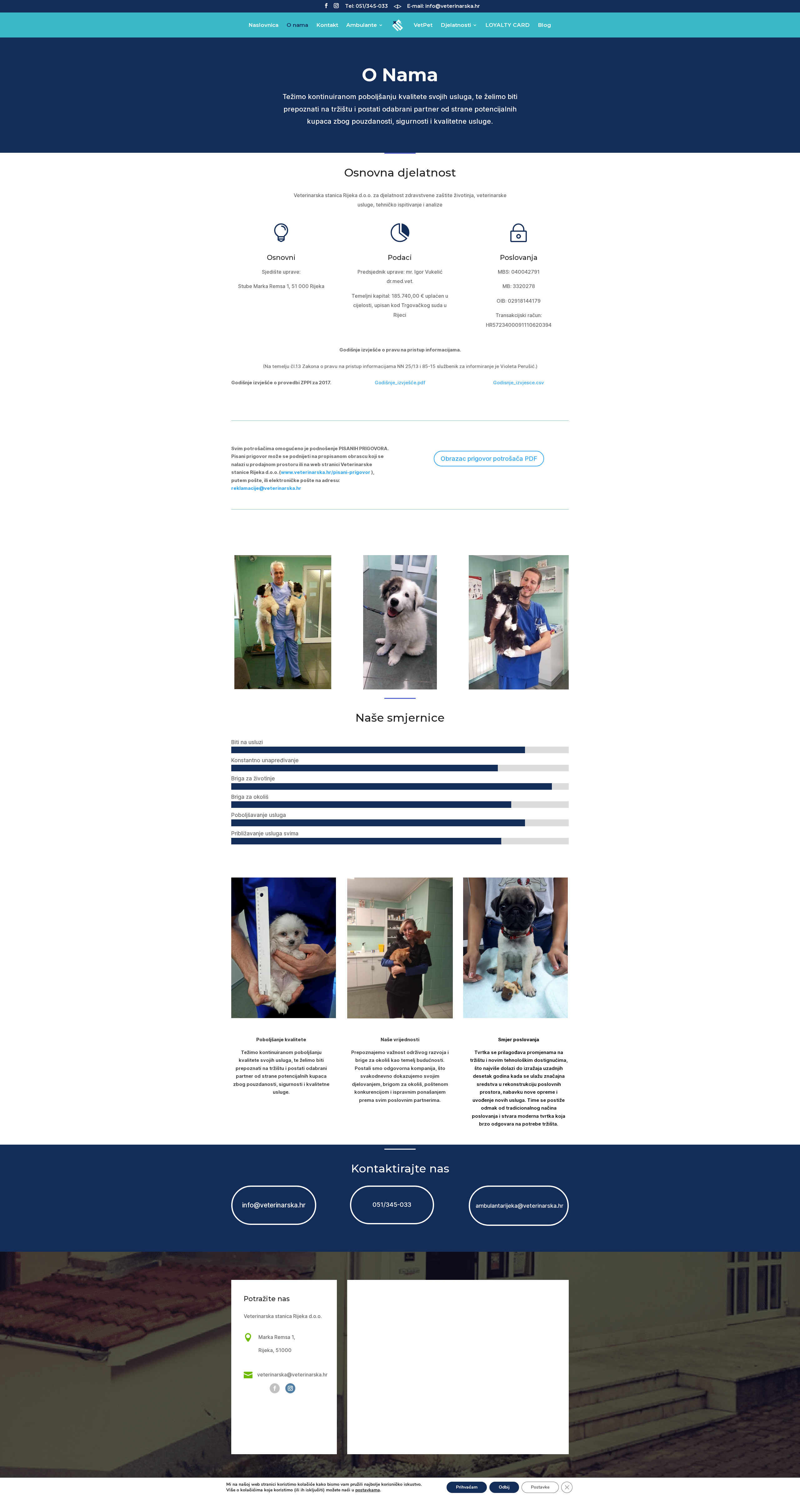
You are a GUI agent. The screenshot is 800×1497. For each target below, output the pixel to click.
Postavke (540, 1487)
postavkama (367, 1490)
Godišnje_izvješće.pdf (400, 382)
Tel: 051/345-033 (366, 6)
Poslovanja (519, 257)
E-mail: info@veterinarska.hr (443, 6)
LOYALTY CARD (507, 25)
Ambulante (361, 25)
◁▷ (397, 6)
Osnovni (281, 257)
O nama (297, 25)
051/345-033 (391, 1204)
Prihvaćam (467, 1487)
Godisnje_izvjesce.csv (518, 382)
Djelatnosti (456, 25)
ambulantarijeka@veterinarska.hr (518, 1205)
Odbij (504, 1487)
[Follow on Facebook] (275, 1388)
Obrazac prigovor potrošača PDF (489, 458)
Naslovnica (263, 25)
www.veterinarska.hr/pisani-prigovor (325, 472)
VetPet (423, 25)
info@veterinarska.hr (274, 1205)
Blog (544, 25)
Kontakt (327, 25)
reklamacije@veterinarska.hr (266, 488)
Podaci (400, 257)
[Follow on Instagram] (290, 1388)
